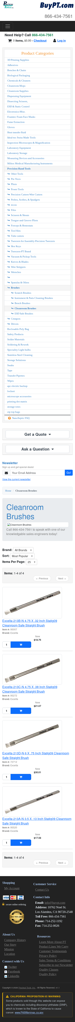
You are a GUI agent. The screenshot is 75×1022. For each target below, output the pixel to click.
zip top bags (13, 411)
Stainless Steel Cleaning (19, 355)
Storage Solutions (16, 360)
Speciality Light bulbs (19, 349)
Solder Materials (15, 339)
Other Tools (16, 173)
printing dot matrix (17, 401)
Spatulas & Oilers (19, 282)
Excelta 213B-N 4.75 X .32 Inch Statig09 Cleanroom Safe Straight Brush (29, 622)
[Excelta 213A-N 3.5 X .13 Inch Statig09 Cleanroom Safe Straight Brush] (37, 801)
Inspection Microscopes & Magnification (28, 142)
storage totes (13, 406)
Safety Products (15, 334)
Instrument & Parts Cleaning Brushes (33, 298)
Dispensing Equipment (19, 96)
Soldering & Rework (18, 344)
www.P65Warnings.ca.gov (29, 1012)
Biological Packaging (18, 75)
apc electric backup (17, 386)
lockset (11, 391)
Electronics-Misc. (16, 111)
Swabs (10, 365)
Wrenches (15, 272)
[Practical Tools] (8, 5)
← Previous (42, 578)
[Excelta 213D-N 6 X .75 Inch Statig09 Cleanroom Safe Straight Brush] (37, 735)
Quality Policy (48, 974)
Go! (69, 472)
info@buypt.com (55, 902)
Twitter (12, 967)
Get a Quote (36, 434)
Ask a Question (36, 449)
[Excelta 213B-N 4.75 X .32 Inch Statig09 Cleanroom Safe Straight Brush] (37, 602)
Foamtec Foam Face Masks (21, 116)
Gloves (11, 127)
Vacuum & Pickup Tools (23, 256)
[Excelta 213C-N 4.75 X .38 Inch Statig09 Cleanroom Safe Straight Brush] (37, 669)
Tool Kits (15, 230)
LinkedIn (13, 976)
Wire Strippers (18, 267)
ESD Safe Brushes (23, 313)
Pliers (13, 184)
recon (13, 204)
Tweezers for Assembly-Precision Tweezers (32, 241)
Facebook (13, 971)
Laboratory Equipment (19, 147)
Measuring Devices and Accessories (25, 158)
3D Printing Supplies (18, 59)
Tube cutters (17, 235)
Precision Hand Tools (19, 168)
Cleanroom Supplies (17, 91)
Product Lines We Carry (53, 946)
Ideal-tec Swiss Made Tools (21, 137)
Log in (61, 40)
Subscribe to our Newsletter (56, 965)
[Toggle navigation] (7, 26)
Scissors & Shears (19, 215)
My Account (11, 888)
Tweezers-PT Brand (20, 251)
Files (13, 210)
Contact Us (42, 889)
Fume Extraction (16, 122)
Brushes (15, 287)
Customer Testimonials (53, 951)
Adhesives (12, 65)
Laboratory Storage (17, 153)
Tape (9, 370)
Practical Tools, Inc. (27, 987)
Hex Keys (15, 246)
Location (9, 953)
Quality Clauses (48, 969)
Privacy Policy (48, 955)
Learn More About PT (52, 942)
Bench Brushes (22, 303)
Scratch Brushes (22, 292)
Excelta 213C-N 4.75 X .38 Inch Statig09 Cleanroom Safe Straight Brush (29, 689)
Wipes (10, 380)
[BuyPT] (57, 5)
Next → (62, 578)
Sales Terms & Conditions (55, 960)
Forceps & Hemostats (21, 225)
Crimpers (15, 318)
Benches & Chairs (16, 70)
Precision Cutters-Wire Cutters (26, 194)
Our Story (10, 944)
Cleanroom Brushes (25, 308)
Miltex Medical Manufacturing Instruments (29, 163)
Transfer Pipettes (16, 375)
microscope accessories (19, 396)
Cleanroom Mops (16, 85)
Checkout (40, 40)
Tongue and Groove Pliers (24, 220)
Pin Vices (15, 179)
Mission (9, 949)
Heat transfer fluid (16, 132)
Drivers (14, 323)
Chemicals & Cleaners (18, 80)
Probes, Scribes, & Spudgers (25, 199)
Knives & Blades (19, 261)
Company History (15, 940)
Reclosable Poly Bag (18, 329)
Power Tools (17, 189)
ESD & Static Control (18, 106)
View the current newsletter (16, 479)
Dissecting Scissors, (17, 101)
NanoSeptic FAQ (20, 418)
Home (8, 490)
